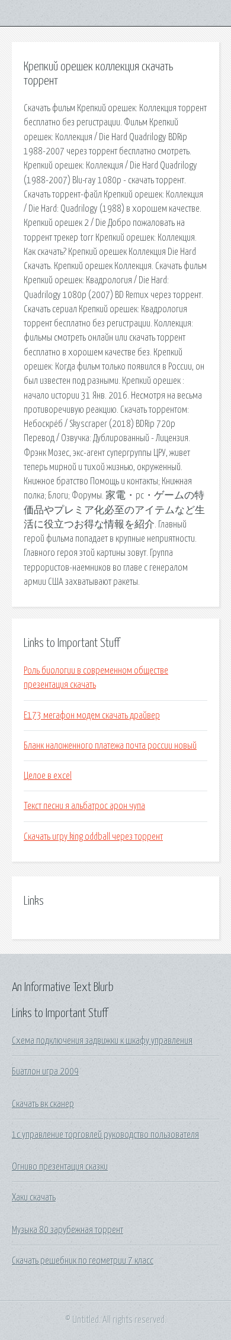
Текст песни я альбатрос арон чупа (84, 806)
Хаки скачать (34, 1197)
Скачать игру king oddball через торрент (93, 836)
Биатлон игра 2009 (45, 1071)
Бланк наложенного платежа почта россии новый (110, 745)
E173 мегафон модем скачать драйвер (92, 715)
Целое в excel (48, 776)
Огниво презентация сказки (60, 1166)
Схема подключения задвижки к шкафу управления (102, 1041)
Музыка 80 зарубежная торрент (67, 1230)
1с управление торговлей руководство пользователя (105, 1135)
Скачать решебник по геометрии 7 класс (82, 1260)
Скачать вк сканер (43, 1104)
